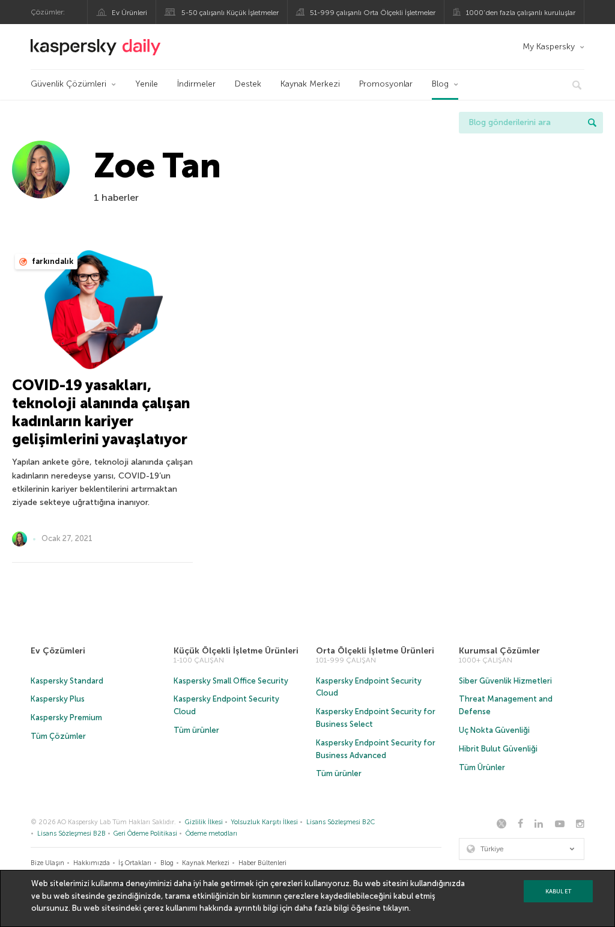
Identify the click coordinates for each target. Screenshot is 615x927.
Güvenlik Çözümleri (68, 84)
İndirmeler (196, 84)
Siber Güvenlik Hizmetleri (505, 680)
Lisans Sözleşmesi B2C (340, 822)
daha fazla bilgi (321, 908)
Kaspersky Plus (58, 698)
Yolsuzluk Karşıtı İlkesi (264, 822)
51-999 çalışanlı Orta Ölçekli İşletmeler (372, 12)
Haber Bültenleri (262, 863)
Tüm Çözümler (58, 736)
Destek (248, 84)
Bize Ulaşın (47, 863)
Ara (592, 122)
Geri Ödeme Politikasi (145, 833)
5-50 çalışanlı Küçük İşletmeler (230, 12)
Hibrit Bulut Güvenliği (498, 748)
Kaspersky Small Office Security (231, 680)
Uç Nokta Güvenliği (494, 730)
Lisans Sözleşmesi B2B (71, 833)
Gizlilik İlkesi (204, 822)
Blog (440, 84)
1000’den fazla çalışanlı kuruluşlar (520, 12)
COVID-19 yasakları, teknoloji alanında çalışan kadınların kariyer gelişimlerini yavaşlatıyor (101, 412)
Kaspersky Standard (67, 680)
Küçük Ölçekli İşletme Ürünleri (236, 651)
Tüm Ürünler (482, 767)
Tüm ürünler (196, 730)
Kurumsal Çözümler (499, 651)
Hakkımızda (91, 863)
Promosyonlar (386, 84)
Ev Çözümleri (58, 651)
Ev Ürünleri (129, 12)
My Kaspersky (549, 46)
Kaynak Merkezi (310, 84)
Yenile (146, 84)
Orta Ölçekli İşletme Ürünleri (375, 651)
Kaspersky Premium (66, 717)
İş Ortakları (134, 863)
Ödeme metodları (211, 833)
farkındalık (51, 261)
